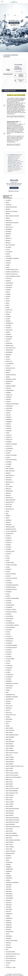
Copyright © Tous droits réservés (14, 974)
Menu (2, 2)
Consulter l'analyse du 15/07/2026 (20, 75)
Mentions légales (8, 975)
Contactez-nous (14, 187)
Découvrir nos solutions (14, 144)
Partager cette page (21, 80)
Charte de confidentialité (18, 975)
